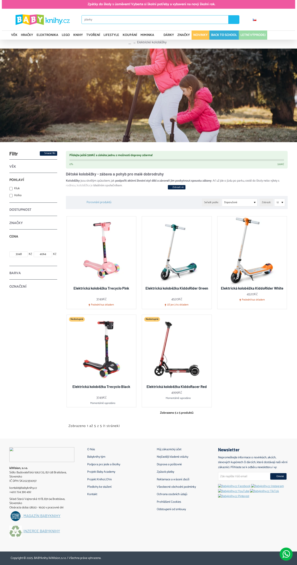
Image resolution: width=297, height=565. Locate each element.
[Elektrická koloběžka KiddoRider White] (252, 251)
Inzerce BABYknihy (41, 531)
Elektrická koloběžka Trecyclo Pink (101, 288)
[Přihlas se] (268, 19)
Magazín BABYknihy (41, 516)
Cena (13, 236)
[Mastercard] (270, 557)
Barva (15, 273)
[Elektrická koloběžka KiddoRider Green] (176, 251)
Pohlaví (16, 180)
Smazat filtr (50, 153)
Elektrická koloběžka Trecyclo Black (101, 386)
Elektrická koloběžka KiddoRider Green (176, 288)
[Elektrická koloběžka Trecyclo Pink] (101, 251)
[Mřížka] (70, 203)
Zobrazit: (266, 202)
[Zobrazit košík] (283, 35)
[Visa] (262, 557)
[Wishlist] (281, 19)
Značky (16, 223)
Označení (18, 287)
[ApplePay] (278, 557)
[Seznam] (75, 202)
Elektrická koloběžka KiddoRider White (252, 288)
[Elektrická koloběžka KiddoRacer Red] (176, 349)
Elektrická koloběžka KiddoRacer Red (177, 386)
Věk (12, 167)
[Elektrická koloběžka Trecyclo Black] (101, 349)
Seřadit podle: (211, 202)
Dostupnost (20, 210)
